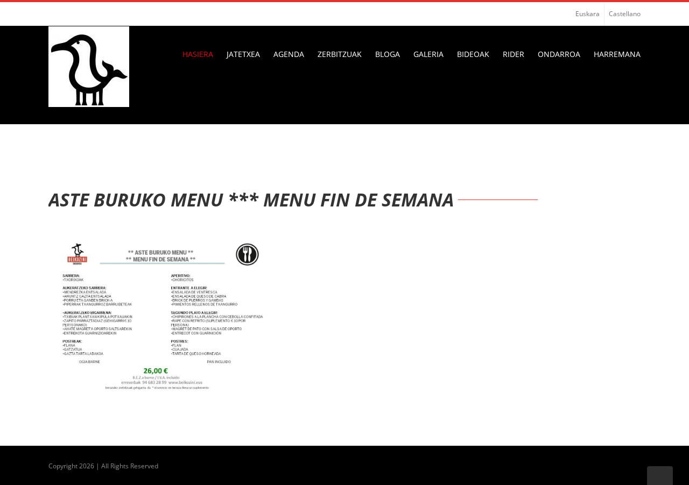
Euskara (587, 13)
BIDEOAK (473, 54)
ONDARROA (559, 54)
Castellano (625, 13)
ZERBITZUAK (340, 54)
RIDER (513, 54)
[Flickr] (69, 14)
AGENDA (288, 54)
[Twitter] (86, 14)
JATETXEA (243, 54)
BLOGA (387, 54)
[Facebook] (51, 14)
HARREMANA (617, 54)
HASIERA (197, 54)
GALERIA (428, 54)
